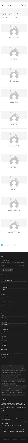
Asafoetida (21, 365)
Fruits (4, 289)
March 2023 (4, 340)
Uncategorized (6, 305)
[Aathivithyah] (14, 121)
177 (12, 245)
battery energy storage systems (8, 370)
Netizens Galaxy (6, 5)
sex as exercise (5, 392)
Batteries (4, 278)
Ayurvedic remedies (6, 368)
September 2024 (5, 324)
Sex (12, 390)
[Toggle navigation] (25, 5)
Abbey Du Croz (14, 167)
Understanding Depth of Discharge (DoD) (9, 401)
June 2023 (4, 336)
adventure (4, 365)
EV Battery (15, 377)
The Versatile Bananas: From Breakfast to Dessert (11, 403)
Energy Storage (17, 374)
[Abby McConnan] (14, 229)
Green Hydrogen (6, 291)
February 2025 (5, 320)
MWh (3, 388)
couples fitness (17, 372)
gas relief (23, 379)
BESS (17, 370)
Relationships (5, 296)
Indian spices (12, 383)
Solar (4, 298)
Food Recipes (5, 287)
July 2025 (4, 315)
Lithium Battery (23, 385)
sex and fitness (18, 390)
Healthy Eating (11, 381)
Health (4, 294)
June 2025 (4, 317)
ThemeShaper (4, 349)
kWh (17, 385)
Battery (21, 368)
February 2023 (5, 343)
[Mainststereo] (14, 78)
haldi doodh (4, 381)
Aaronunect (14, 103)
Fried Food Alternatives (6, 379)
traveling (3, 394)
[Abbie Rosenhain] (14, 208)
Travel (4, 303)
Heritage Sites (18, 381)
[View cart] (22, 5)
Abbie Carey (14, 189)
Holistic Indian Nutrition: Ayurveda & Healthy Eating (13, 429)
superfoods (19, 392)
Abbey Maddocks (14, 146)
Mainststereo (14, 81)
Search (16, 17)
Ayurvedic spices (14, 368)
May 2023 (4, 338)
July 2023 (4, 333)
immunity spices (5, 383)
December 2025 (5, 313)
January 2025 (5, 322)
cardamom (10, 372)
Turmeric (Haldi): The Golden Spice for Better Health (13, 431)
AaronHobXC (14, 59)
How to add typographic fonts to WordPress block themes (13, 353)
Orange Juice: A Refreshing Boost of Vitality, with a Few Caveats (14, 410)
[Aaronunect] (14, 100)
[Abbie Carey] (14, 186)
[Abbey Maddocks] (14, 143)
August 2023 (4, 331)
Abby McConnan (14, 232)
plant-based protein (6, 390)
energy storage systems (7, 377)
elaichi (11, 374)
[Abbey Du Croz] (14, 164)
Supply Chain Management (8, 301)
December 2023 (5, 327)
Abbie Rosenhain (14, 211)
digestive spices (5, 374)
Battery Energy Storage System (9, 280)
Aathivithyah (14, 124)
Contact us (23, 1)
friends (14, 379)
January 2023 (5, 345)
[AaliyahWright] (14, 35)
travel (24, 392)
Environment (5, 285)
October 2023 (5, 329)
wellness (22, 394)
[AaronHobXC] (14, 56)
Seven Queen (15, 441)
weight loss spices (15, 394)
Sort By (18, 22)
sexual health (12, 392)
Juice (14, 385)
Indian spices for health (6, 385)
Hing (24, 381)
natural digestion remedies (19, 388)
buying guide (4, 372)
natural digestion (8, 388)
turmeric (8, 394)
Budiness (5, 282)
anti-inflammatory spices (13, 365)
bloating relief (23, 370)
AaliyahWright (14, 38)
